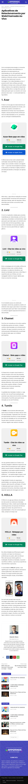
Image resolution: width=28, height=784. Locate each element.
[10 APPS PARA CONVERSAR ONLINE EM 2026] (5, 686)
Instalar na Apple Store (14, 152)
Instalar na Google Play (15, 146)
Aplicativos (7, 6)
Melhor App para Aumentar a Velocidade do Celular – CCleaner (7, 667)
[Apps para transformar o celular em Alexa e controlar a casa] (5, 724)
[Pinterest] (14, 657)
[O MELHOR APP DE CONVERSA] (5, 679)
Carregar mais (13, 737)
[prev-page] (2, 699)
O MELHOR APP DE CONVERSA (17, 677)
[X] (11, 657)
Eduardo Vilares (14, 637)
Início (2, 6)
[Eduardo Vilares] (14, 629)
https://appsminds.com (14, 639)
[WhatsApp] (18, 657)
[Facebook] (7, 657)
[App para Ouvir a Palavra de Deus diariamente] (5, 694)
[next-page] (5, 699)
